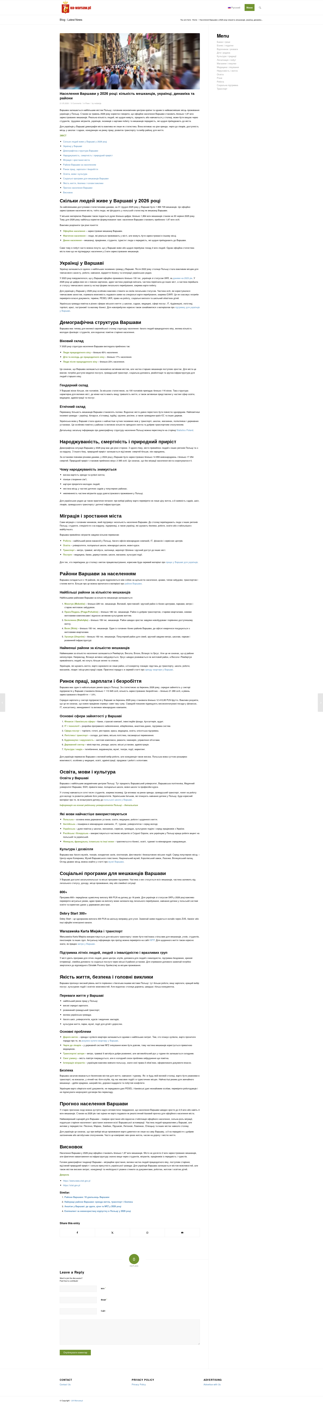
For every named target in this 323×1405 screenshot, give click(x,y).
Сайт (103, 1311)
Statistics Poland (184, 430)
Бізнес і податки (225, 45)
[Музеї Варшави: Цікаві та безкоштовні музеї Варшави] (2, 702)
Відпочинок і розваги (227, 49)
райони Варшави (133, 583)
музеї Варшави (116, 861)
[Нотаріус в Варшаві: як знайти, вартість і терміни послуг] (320, 702)
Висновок (68, 192)
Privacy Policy (139, 1384)
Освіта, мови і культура (75, 173)
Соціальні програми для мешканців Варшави (86, 178)
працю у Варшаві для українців (182, 562)
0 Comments (76, 103)
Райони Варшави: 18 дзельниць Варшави (86, 1197)
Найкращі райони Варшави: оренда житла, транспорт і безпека (98, 1201)
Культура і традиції (226, 56)
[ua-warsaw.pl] (76, 7)
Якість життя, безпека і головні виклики (83, 183)
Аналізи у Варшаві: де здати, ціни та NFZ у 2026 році (92, 1206)
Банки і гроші (223, 41)
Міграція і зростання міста (76, 159)
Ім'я (103, 1288)
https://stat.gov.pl (71, 1185)
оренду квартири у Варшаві (159, 669)
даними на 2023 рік (182, 278)
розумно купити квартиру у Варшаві (100, 1040)
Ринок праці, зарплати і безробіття (80, 169)
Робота (220, 81)
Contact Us (65, 1384)
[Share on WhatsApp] (147, 1232)
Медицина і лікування (228, 67)
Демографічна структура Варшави (80, 150)
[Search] (260, 7)
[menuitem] (234, 7)
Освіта (220, 74)
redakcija (97, 103)
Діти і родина (223, 52)
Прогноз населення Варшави (77, 187)
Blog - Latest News (71, 20)
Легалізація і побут (226, 59)
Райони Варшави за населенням (79, 164)
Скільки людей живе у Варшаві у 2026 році (85, 141)
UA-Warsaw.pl (77, 1400)
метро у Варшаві (86, 943)
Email (104, 1299)
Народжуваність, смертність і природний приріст (88, 155)
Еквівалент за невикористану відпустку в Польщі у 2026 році (97, 1211)
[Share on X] (112, 1232)
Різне (87, 103)
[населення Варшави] (130, 61)
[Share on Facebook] (77, 1232)
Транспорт (222, 88)
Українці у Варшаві (72, 146)
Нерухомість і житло (227, 70)
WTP (152, 940)
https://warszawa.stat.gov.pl (76, 1180)
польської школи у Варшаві (118, 799)
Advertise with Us (212, 1384)
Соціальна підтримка (227, 85)
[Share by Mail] (182, 1232)
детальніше (131, 805)
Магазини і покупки (226, 63)
